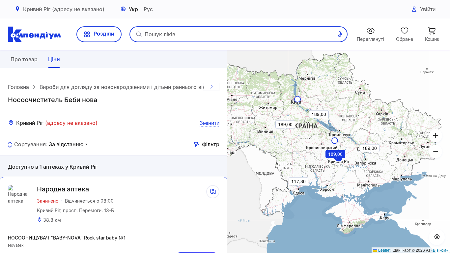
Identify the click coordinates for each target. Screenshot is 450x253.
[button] (297, 99)
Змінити (209, 123)
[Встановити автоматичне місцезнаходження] (437, 237)
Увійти (428, 9)
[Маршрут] (212, 191)
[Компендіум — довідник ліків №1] (34, 34)
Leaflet (383, 250)
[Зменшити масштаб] (435, 151)
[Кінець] (211, 87)
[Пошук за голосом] (339, 34)
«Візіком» (439, 250)
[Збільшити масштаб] (435, 135)
